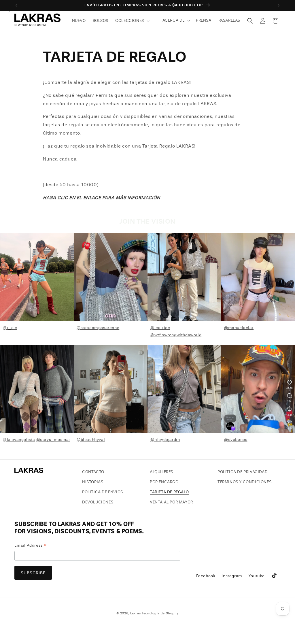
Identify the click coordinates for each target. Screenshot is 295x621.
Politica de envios (102, 492)
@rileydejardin (165, 439)
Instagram (231, 577)
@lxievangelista (19, 439)
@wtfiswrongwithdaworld (175, 335)
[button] (132, 21)
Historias (92, 482)
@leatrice (160, 327)
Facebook (205, 577)
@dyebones (235, 439)
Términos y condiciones (244, 482)
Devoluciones (97, 502)
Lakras (135, 613)
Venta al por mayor (171, 502)
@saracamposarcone (98, 327)
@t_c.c (10, 327)
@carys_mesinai (53, 439)
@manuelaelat (239, 327)
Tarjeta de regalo (169, 492)
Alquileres (161, 471)
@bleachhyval (91, 439)
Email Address (30, 546)
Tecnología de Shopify (160, 613)
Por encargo (164, 482)
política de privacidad (243, 471)
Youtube (256, 577)
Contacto (93, 471)
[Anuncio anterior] (16, 5)
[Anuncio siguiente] (278, 5)
